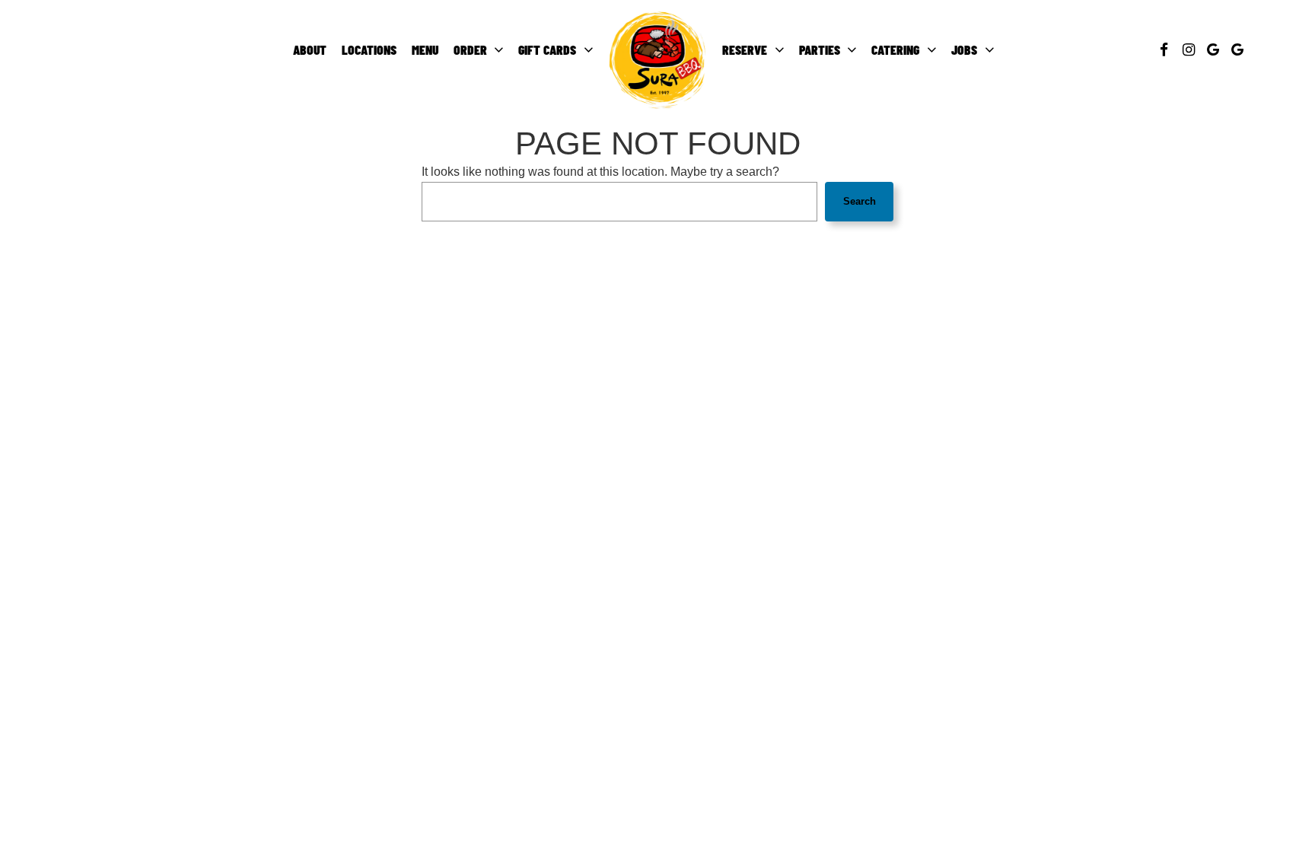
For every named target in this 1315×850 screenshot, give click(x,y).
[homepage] (657, 59)
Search (859, 201)
